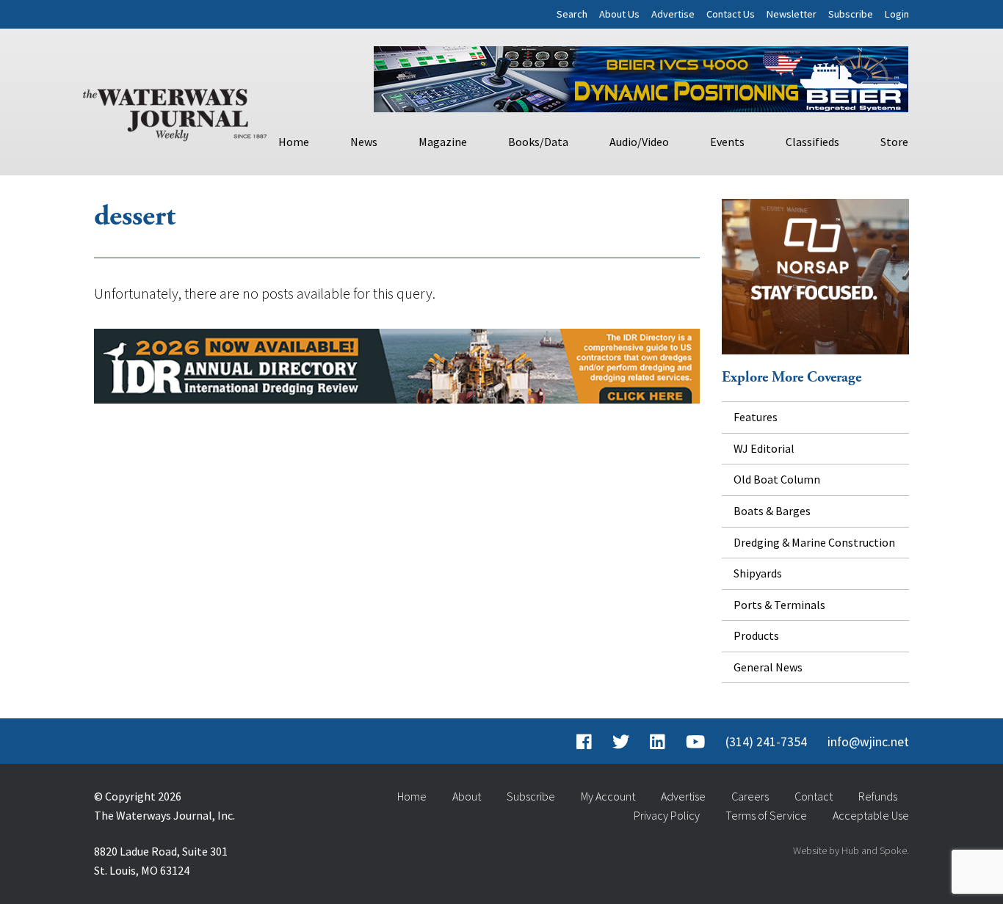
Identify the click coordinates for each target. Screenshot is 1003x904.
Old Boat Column (777, 479)
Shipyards (758, 573)
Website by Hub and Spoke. (851, 850)
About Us (619, 14)
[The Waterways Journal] (175, 111)
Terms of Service (766, 815)
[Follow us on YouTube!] (695, 742)
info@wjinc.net (868, 742)
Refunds (877, 796)
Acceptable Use (871, 815)
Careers (750, 796)
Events (727, 141)
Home (293, 141)
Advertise (673, 14)
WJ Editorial (764, 448)
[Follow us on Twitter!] (620, 742)
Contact (813, 796)
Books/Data (538, 141)
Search (572, 14)
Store (894, 141)
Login (897, 14)
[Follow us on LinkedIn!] (657, 742)
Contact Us (730, 14)
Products (756, 635)
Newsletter (791, 14)
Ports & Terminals (779, 604)
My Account (608, 796)
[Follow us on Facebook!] (584, 742)
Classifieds (812, 141)
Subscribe (850, 14)
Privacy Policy (667, 815)
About (466, 796)
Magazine (443, 141)
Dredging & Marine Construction (814, 542)
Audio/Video (639, 141)
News (363, 141)
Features (756, 416)
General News (768, 667)
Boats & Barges (772, 510)
